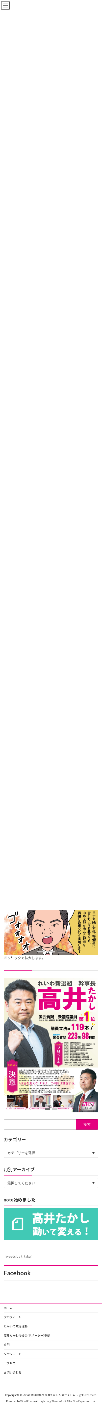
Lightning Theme (50, 1401)
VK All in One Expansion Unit (79, 1401)
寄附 (7, 1345)
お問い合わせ (13, 1372)
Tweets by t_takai (17, 1256)
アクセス (9, 1363)
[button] (41, 951)
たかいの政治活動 (15, 1326)
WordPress (27, 1401)
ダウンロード (13, 1354)
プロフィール (13, 1317)
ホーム (8, 1308)
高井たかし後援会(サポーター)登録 (27, 1335)
